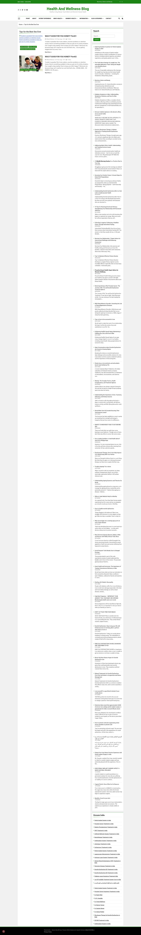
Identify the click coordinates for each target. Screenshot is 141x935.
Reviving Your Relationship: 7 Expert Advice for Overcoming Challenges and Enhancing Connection (107, 240)
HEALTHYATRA (89, 930)
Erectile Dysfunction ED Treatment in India (106, 869)
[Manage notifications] (3, 931)
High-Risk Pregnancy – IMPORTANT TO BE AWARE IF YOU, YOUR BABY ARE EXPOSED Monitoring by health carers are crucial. (106, 598)
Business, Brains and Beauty (102, 80)
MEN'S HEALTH (24, 47)
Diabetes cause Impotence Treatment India (106, 876)
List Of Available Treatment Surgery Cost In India (107, 879)
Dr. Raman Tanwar (99, 905)
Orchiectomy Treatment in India (103, 847)
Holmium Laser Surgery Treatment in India (105, 857)
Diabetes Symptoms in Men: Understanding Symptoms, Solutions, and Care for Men (89, 1)
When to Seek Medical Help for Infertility (106, 496)
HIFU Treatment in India (100, 830)
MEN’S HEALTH (57, 18)
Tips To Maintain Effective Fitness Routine (106, 256)
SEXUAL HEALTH (32, 47)
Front (28, 18)
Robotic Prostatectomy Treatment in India (105, 827)
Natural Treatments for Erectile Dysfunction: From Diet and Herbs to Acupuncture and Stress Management (108, 675)
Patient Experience (45, 18)
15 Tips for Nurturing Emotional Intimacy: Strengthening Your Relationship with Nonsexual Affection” (108, 208)
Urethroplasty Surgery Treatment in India (105, 840)
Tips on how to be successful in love (105, 319)
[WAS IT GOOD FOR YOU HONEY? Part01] (31, 43)
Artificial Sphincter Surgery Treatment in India (106, 834)
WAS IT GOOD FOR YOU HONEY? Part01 (61, 36)
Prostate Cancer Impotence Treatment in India (107, 891)
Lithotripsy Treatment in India (102, 844)
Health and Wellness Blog (68, 9)
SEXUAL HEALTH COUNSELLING (28, 49)
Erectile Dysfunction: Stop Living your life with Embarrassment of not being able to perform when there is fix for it (107, 627)
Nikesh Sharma (50, 39)
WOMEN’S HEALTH (71, 18)
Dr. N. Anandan (98, 898)
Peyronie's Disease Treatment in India (104, 866)
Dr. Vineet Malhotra (99, 901)
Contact (108, 18)
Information (84, 18)
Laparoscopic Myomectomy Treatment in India (107, 854)
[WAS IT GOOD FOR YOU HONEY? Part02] (31, 63)
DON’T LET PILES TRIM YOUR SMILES (105, 612)
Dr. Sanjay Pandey (99, 912)
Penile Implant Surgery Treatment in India (105, 851)
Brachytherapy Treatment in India (103, 837)
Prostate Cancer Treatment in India (103, 824)
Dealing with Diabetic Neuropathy (104, 582)
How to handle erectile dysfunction (104, 508)
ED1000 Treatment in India (101, 920)
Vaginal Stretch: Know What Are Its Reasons (107, 784)
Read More (48, 52)
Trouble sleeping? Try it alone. (103, 466)
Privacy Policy (48, 932)
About (34, 18)
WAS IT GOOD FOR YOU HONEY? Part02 (61, 57)
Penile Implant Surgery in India (102, 820)
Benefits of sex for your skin (102, 798)
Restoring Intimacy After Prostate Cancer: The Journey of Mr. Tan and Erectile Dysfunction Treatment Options (107, 287)
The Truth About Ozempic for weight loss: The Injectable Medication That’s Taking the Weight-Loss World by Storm (108, 64)
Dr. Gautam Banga (99, 908)
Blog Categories (96, 18)
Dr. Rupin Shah (98, 895)
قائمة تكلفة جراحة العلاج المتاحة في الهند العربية (106, 883)
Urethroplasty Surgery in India (102, 923)
